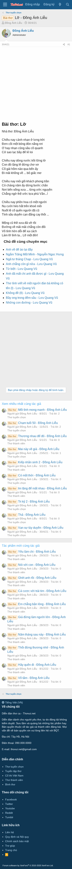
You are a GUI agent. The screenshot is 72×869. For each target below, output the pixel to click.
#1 (69, 44)
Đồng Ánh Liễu (13, 22)
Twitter (9, 803)
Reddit (9, 812)
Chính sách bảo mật (17, 841)
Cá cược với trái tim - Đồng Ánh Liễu (37, 590)
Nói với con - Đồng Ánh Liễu (31, 564)
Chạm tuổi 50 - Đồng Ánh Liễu (33, 422)
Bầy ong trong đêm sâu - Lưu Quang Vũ (32, 297)
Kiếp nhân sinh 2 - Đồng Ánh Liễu (35, 462)
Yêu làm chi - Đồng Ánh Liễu (32, 551)
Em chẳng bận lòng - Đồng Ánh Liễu (37, 604)
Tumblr (9, 817)
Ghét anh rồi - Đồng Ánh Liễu (32, 577)
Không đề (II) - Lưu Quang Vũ (25, 292)
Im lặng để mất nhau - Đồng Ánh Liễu (37, 488)
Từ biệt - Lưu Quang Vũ (21, 268)
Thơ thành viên (16, 443)
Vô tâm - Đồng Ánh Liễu (28, 677)
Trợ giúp (10, 845)
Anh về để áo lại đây (19, 249)
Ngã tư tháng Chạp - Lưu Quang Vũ (29, 259)
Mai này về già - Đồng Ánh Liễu (33, 449)
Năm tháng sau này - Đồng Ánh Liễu (37, 634)
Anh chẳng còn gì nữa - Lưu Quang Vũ (31, 264)
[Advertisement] (36, 83)
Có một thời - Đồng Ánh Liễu (31, 475)
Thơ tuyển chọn (16, 417)
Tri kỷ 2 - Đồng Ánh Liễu (28, 501)
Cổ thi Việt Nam (14, 775)
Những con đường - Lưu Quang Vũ (29, 302)
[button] (5, 4)
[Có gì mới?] (60, 4)
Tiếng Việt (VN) (13, 702)
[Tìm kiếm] (67, 4)
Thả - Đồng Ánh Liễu (26, 514)
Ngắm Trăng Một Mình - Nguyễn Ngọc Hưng (35, 254)
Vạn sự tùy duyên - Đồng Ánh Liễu (35, 527)
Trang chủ (11, 850)
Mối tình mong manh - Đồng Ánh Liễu (37, 409)
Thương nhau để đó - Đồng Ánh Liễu (37, 436)
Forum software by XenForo (28, 865)
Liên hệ (9, 832)
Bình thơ (10, 784)
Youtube (10, 808)
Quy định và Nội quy (17, 836)
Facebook (11, 799)
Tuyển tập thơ (13, 771)
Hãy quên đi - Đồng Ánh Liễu (32, 664)
